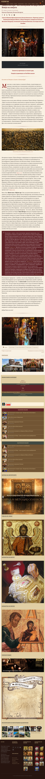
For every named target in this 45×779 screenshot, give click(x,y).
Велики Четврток (12, 347)
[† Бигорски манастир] (5, 1)
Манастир (11, 3)
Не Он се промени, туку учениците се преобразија (19, 445)
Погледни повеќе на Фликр (35, 732)
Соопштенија (14, 762)
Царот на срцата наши (6, 350)
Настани (14, 760)
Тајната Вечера (35, 347)
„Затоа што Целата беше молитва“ (31, 368)
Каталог (26, 3)
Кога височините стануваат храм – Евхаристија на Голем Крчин (21, 412)
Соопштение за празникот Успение (11, 368)
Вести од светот (15, 759)
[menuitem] (40, 3)
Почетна (8, 3)
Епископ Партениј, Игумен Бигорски (12, 12)
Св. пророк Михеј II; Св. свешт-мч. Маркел (11, 392)
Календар (33, 3)
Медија (29, 3)
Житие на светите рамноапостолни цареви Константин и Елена (23, 495)
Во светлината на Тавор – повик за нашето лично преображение (22, 435)
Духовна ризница (21, 3)
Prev (3, 496)
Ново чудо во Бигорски (23, 536)
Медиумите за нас (15, 763)
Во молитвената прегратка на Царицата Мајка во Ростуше (20, 431)
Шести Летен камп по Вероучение (15, 417)
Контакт (37, 3)
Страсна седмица (29, 347)
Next (43, 496)
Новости (15, 3)
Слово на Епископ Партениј (20, 347)
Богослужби (14, 758)
